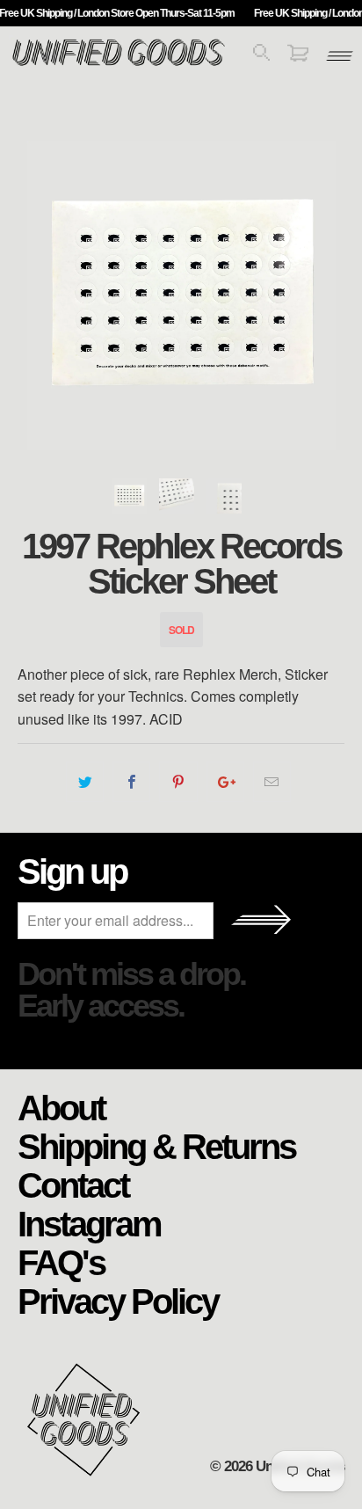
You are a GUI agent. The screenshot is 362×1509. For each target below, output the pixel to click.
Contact (73, 1184)
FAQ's (61, 1261)
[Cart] (297, 56)
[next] (327, 295)
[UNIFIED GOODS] (118, 64)
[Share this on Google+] (225, 782)
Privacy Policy (118, 1300)
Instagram (89, 1223)
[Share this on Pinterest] (178, 782)
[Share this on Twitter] (85, 782)
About (61, 1107)
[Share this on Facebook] (131, 782)
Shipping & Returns (156, 1145)
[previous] (35, 295)
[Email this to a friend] (272, 782)
